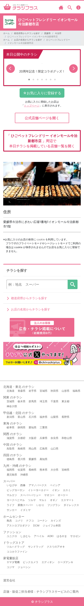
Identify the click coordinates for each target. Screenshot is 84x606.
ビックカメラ (30, 562)
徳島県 (10, 459)
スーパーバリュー (30, 495)
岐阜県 (10, 427)
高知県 (43, 459)
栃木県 (21, 401)
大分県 (54, 469)
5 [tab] (46, 80)
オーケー (63, 495)
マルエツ (12, 495)
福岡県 (10, 469)
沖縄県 (24, 474)
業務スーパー (25, 505)
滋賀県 (10, 438)
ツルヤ (32, 500)
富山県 (21, 416)
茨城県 (10, 401)
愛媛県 (47, 33)
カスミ (67, 490)
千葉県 (54, 401)
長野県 (65, 416)
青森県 (21, 390)
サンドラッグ (36, 546)
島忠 (9, 520)
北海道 (10, 390)
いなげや (12, 485)
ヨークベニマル (16, 500)
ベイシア (55, 485)
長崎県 (32, 469)
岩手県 (32, 390)
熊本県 (43, 469)
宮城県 (43, 390)
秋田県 (54, 390)
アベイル (39, 536)
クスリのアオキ (56, 546)
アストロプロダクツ (18, 525)
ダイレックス (71, 505)
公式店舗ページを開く (42, 118)
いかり (40, 505)
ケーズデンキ (65, 562)
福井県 (43, 416)
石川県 (32, 416)
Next (73, 68)
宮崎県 (65, 469)
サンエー (12, 510)
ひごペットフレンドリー (58, 39)
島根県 (21, 448)
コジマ (10, 567)
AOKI (50, 536)
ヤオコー (49, 495)
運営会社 (9, 580)
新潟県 (10, 416)
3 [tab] (38, 80)
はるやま (62, 536)
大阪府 (32, 438)
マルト (43, 500)
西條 (22, 485)
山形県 (65, 390)
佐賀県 (21, 469)
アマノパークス (38, 485)
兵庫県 (43, 438)
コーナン (42, 520)
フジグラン (53, 505)
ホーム (6, 33)
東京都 (65, 401)
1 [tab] (29, 80)
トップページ (31, 105)
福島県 (76, 390)
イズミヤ (25, 510)
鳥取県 (10, 448)
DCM (36, 525)
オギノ (54, 500)
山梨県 (54, 416)
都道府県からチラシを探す (27, 33)
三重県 (43, 427)
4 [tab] (42, 80)
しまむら (25, 536)
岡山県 (32, 448)
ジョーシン (24, 567)
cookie (41, 239)
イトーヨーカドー (38, 490)
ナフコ (30, 520)
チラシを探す (73, 284)
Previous (10, 68)
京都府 (21, 438)
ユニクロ (12, 536)
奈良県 (54, 438)
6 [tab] (50, 80)
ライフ (10, 505)
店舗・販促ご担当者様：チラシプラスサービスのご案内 (41, 591)
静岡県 (21, 427)
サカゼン (75, 536)
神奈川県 (12, 406)
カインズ (56, 520)
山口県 (54, 448)
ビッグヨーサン (16, 490)
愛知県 (32, 427)
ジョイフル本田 (52, 525)
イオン (56, 490)
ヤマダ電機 (13, 562)
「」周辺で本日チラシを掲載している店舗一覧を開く (42, 140)
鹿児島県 (12, 474)
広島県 (43, 448)
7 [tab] (55, 80)
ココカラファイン (17, 551)
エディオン (48, 562)
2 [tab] (33, 80)
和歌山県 (67, 438)
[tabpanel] (42, 69)
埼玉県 (43, 401)
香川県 (21, 459)
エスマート (67, 500)
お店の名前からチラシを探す (28, 39)
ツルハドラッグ (16, 546)
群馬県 (32, 401)
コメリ (19, 520)
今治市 (58, 33)
